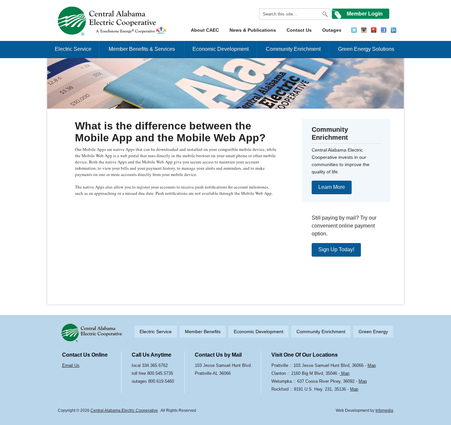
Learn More (331, 187)
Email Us (71, 365)
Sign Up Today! (336, 249)
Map (371, 365)
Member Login (365, 14)
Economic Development (220, 49)
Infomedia (384, 410)
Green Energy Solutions (366, 49)
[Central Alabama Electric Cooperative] (113, 21)
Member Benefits (203, 331)
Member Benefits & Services (142, 49)
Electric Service (73, 49)
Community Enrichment (293, 49)
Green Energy (373, 331)
